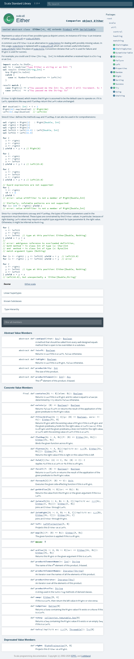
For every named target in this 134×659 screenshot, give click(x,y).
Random (119, 72)
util (23, 15)
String (76, 561)
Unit (70, 480)
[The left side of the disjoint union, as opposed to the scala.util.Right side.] (114, 64)
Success (120, 84)
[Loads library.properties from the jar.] (114, 68)
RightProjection (54, 645)
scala (18, 15)
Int (56, 368)
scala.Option (55, 43)
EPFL (74, 656)
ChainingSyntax (124, 49)
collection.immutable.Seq (60, 617)
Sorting (120, 80)
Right (118, 76)
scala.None (17, 45)
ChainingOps (122, 45)
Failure (120, 60)
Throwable (75, 629)
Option (52, 606)
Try (117, 88)
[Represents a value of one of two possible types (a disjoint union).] (114, 57)
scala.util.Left (16, 38)
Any (57, 338)
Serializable (87, 29)
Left (118, 64)
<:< (82, 448)
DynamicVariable (124, 53)
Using (118, 92)
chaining (120, 96)
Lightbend (86, 656)
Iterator (68, 570)
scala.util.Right (33, 38)
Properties (121, 68)
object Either (93, 20)
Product (67, 29)
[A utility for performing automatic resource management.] (114, 92)
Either (119, 57)
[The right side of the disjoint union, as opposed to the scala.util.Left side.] (114, 76)
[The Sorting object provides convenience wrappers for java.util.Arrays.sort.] (114, 80)
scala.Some (39, 48)
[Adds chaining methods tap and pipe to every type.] (114, 45)
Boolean (67, 338)
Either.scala (30, 284)
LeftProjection (52, 524)
